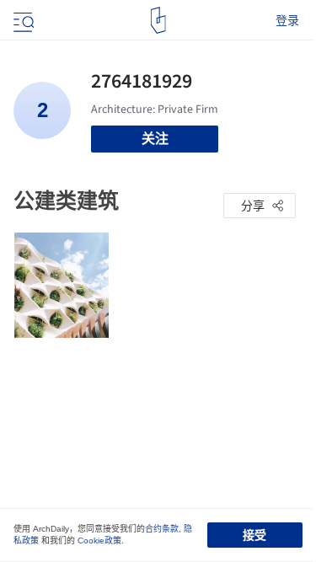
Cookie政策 (99, 540)
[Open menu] (22, 20)
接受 (254, 535)
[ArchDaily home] (158, 20)
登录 (287, 20)
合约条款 (162, 528)
